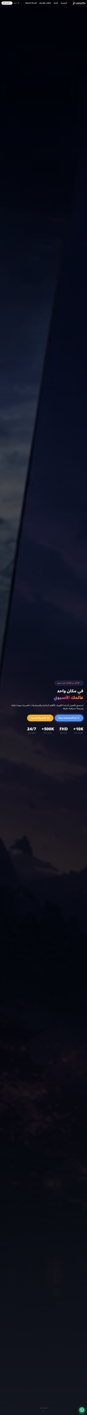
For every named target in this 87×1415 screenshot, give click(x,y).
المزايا (56, 3)
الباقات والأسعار (45, 3)
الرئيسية (64, 3)
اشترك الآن (5, 3)
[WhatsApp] (82, 1410)
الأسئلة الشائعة (31, 3)
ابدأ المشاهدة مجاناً (67, 718)
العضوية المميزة (38, 718)
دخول (15, 3)
